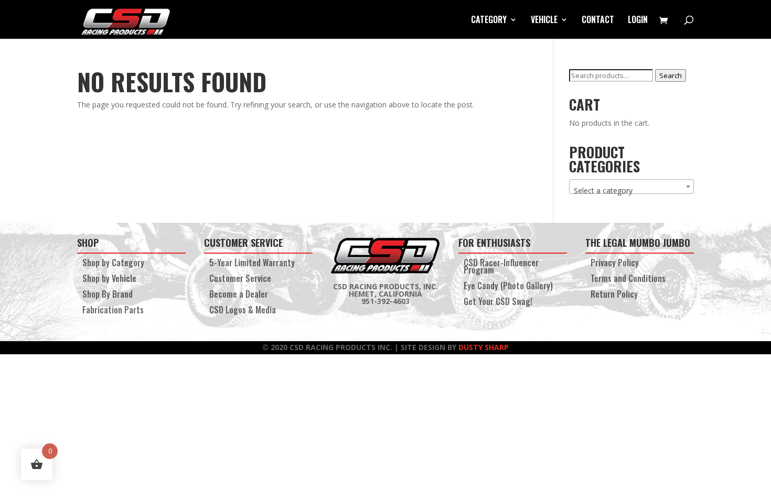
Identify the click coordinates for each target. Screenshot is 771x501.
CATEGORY (489, 21)
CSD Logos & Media (242, 311)
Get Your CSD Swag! (498, 303)
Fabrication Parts (113, 311)
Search (670, 75)
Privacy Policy (615, 264)
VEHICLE (544, 21)
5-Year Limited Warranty (252, 264)
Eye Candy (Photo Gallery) (508, 287)
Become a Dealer (238, 295)
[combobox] (631, 186)
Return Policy (614, 295)
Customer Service (240, 280)
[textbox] (631, 191)
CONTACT (598, 21)
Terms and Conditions (628, 280)
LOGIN (638, 21)
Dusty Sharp (483, 347)
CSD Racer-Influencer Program (501, 267)
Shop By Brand (107, 295)
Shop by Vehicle (109, 280)
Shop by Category (113, 264)
